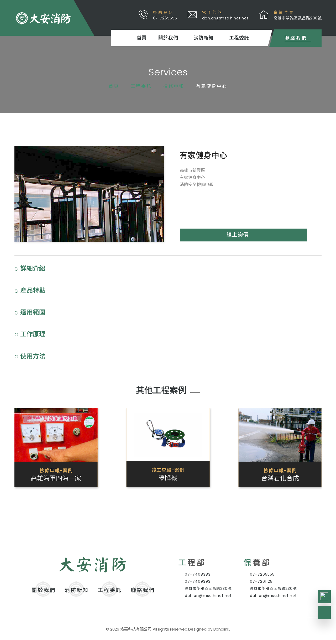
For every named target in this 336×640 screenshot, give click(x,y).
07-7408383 (198, 574)
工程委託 (239, 38)
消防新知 (204, 38)
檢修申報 (173, 86)
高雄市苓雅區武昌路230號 (208, 588)
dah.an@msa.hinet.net (208, 595)
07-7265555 (262, 574)
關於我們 (168, 38)
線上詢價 (238, 234)
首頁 (142, 37)
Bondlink (221, 629)
